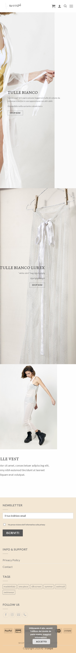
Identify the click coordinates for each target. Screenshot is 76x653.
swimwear (9, 592)
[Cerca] (65, 6)
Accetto (41, 641)
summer (49, 586)
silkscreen (36, 586)
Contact (8, 566)
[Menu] (71, 6)
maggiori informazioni (43, 636)
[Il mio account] (59, 6)
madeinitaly (10, 586)
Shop (21, 643)
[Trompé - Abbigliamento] (24, 6)
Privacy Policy (11, 560)
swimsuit (60, 586)
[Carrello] (53, 6)
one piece (23, 586)
